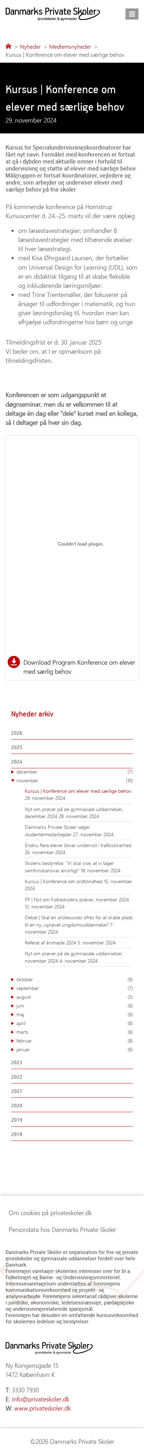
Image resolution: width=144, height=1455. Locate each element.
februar (74, 1040)
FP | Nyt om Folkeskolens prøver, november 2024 (77, 899)
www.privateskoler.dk (42, 1408)
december (74, 771)
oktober (74, 979)
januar (74, 1049)
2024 (16, 761)
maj (74, 1014)
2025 (16, 747)
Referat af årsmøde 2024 (51, 942)
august (74, 996)
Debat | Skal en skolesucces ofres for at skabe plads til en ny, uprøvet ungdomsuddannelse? (79, 921)
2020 (16, 1105)
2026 (16, 732)
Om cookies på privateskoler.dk (50, 1212)
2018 (16, 1134)
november (74, 780)
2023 (16, 1062)
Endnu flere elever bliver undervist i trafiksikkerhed (78, 845)
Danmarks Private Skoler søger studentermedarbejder (57, 830)
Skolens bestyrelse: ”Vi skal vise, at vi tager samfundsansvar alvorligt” (69, 866)
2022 (16, 1076)
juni (74, 1005)
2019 (16, 1119)
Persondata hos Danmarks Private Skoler (62, 1229)
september (74, 988)
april (74, 1023)
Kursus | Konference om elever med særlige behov (78, 791)
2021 (16, 1091)
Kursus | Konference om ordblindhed (64, 881)
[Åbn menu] (131, 13)
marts (74, 1031)
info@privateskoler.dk (40, 1399)
